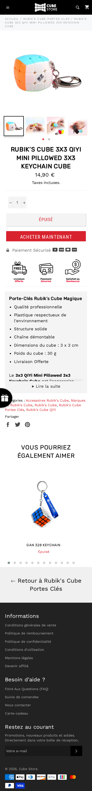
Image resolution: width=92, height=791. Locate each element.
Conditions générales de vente (30, 625)
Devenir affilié (16, 666)
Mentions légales (19, 658)
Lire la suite (47, 386)
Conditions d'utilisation (24, 650)
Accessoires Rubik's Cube (47, 400)
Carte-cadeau (16, 713)
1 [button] (43, 139)
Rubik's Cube (46, 405)
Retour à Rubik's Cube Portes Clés (48, 584)
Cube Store (28, 769)
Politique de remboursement (29, 633)
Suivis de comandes (22, 697)
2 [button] (49, 139)
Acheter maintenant (46, 237)
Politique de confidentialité (28, 641)
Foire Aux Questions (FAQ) (26, 689)
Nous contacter (18, 705)
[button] (9, 562)
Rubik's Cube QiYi (41, 410)
